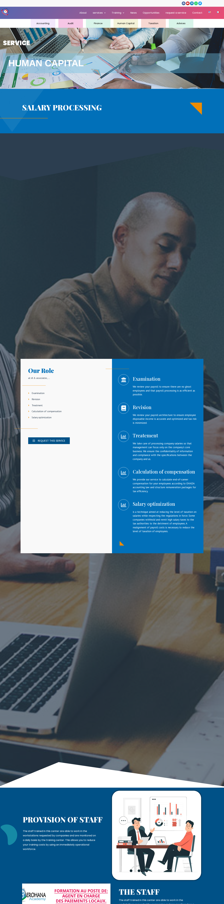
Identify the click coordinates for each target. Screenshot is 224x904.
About (83, 13)
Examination (146, 378)
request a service (175, 13)
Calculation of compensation (164, 471)
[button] (49, 440)
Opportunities (151, 13)
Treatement (145, 435)
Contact (197, 13)
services (98, 13)
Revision (142, 407)
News (133, 13)
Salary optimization (154, 504)
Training (116, 13)
